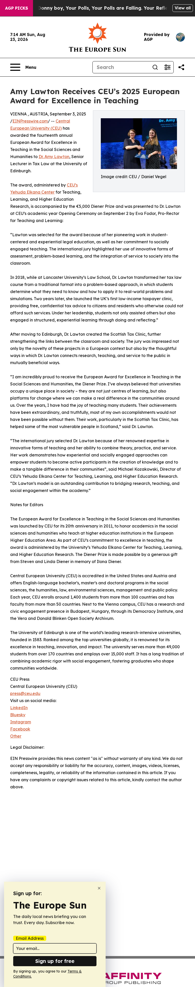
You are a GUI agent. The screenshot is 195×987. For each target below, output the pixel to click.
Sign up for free (54, 961)
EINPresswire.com (30, 121)
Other (15, 736)
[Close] (99, 888)
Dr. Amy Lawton (54, 156)
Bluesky (17, 714)
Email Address (30, 938)
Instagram (20, 721)
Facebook (20, 728)
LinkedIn (19, 707)
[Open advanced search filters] (167, 67)
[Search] (155, 67)
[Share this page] (181, 67)
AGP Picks (16, 8)
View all (183, 7)
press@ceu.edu (25, 693)
